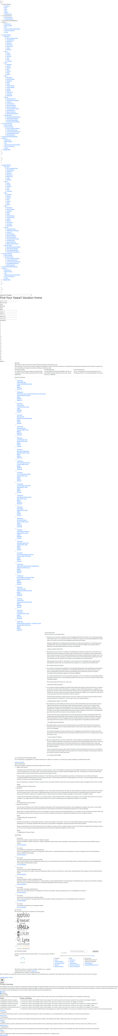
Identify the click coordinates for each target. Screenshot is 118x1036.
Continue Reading (21, 845)
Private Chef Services (12, 130)
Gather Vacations (58, 966)
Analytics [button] (2, 1020)
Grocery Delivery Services (13, 128)
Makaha (9, 90)
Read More (34, 971)
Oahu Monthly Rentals (12, 120)
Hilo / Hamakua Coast (12, 38)
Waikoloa (9, 49)
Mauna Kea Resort (11, 105)
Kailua (8, 84)
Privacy (6, 32)
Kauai (5, 7)
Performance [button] (3, 1015)
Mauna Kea (9, 44)
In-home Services (8, 19)
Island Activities (8, 17)
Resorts (6, 12)
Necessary (3, 993)
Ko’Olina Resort (11, 85)
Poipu (8, 59)
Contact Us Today (19, 762)
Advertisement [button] (4, 1025)
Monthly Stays (8, 14)
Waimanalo (9, 95)
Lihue (8, 58)
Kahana (8, 66)
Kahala (8, 82)
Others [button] (2, 1030)
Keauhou (9, 43)
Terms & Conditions (9, 30)
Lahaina (9, 71)
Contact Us (72, 960)
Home (56, 960)
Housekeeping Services (13, 133)
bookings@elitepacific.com (91, 965)
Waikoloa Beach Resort (12, 113)
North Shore (10, 92)
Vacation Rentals (6, 35)
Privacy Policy (92, 955)
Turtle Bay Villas (11, 110)
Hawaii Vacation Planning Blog (12, 29)
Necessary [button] (2, 991)
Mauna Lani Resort (11, 107)
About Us (4, 138)
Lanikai (8, 89)
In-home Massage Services (13, 131)
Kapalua (9, 67)
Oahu (5, 11)
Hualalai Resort (10, 40)
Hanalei (8, 54)
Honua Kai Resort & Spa (13, 108)
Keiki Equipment (11, 135)
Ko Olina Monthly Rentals (13, 122)
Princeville (9, 61)
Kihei (8, 69)
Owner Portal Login (75, 966)
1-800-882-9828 (6, 149)
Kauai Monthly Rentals (12, 118)
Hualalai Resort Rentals (13, 100)
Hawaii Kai (9, 81)
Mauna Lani (10, 46)
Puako (8, 48)
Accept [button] (11, 977)
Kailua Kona (10, 41)
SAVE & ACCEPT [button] (4, 1035)
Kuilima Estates (10, 87)
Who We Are (7, 24)
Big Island (6, 6)
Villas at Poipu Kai (11, 112)
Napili (8, 72)
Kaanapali (9, 64)
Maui (5, 9)
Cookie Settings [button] (4, 977)
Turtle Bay (9, 94)
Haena (8, 53)
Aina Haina (9, 77)
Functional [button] (2, 1010)
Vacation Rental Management (9, 136)
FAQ (5, 27)
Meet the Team (8, 25)
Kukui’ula (9, 56)
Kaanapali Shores (11, 99)
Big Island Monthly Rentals (13, 117)
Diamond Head (10, 79)
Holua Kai (9, 102)
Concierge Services (7, 123)
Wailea (8, 74)
